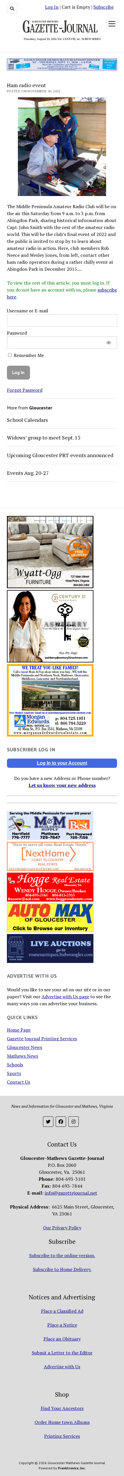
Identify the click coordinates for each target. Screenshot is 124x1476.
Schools (15, 1064)
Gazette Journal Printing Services (42, 1038)
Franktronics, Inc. (72, 1468)
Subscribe (103, 7)
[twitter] (48, 1121)
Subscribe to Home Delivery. (62, 1269)
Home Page (19, 1030)
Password (17, 333)
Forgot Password (24, 390)
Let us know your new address (62, 785)
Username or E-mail (27, 310)
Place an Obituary (62, 1339)
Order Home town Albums (62, 1422)
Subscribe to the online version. (62, 1255)
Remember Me (28, 355)
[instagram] (73, 1121)
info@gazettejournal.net (71, 1193)
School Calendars (27, 419)
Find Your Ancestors (62, 1408)
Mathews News (22, 1056)
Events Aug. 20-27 (28, 472)
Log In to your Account (62, 763)
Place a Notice (62, 1325)
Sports (14, 1073)
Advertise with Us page (65, 996)
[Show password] (109, 342)
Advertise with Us (62, 1366)
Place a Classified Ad (62, 1311)
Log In (52, 7)
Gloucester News (24, 1047)
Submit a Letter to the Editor (62, 1352)
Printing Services (62, 1436)
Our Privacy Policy (62, 1227)
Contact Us (18, 1082)
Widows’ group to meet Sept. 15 (43, 437)
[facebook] (61, 1121)
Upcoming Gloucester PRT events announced (60, 455)
